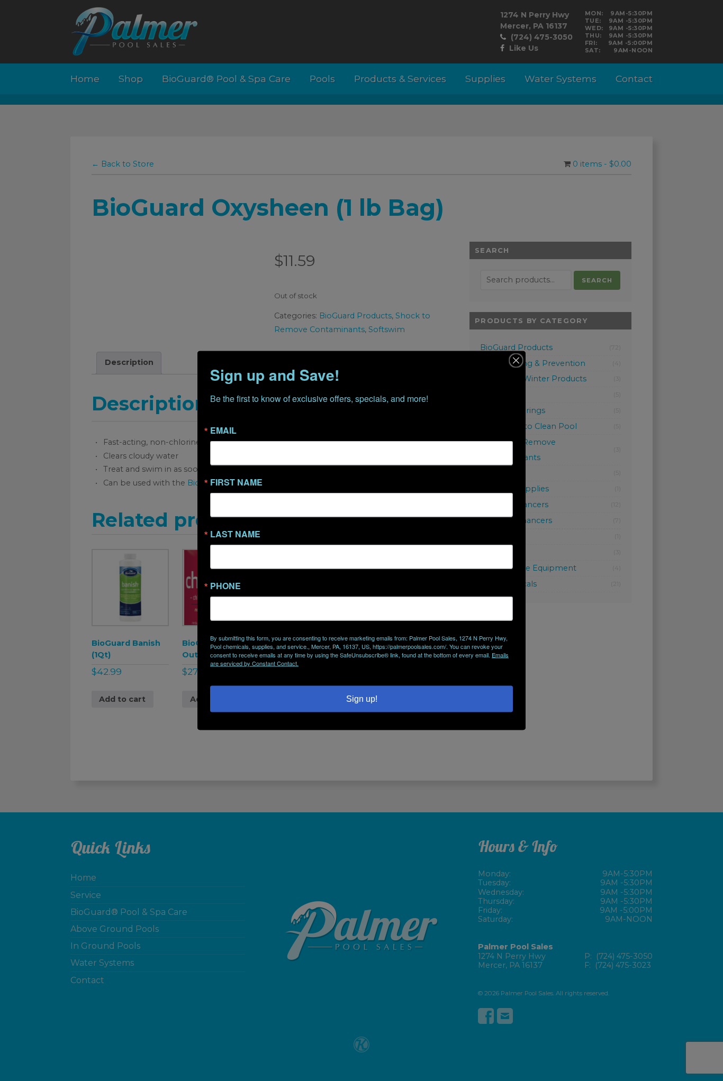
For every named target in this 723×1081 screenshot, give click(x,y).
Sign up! (361, 698)
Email (223, 430)
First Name (236, 482)
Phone (225, 586)
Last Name (235, 534)
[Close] (516, 360)
